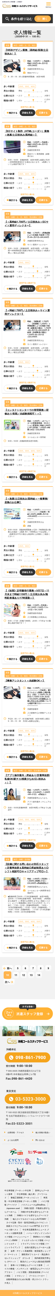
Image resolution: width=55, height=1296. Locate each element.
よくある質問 (12, 1140)
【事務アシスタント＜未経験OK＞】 (25, 680)
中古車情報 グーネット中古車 (17, 1190)
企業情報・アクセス (15, 1132)
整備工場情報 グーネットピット (25, 1197)
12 (23, 975)
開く (44, 18)
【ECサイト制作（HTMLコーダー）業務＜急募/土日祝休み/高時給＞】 (27, 132)
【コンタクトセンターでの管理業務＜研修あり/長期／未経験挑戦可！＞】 (27, 411)
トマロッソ (20, 1275)
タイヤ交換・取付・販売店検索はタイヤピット (27, 1222)
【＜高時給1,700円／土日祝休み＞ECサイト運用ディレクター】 (26, 223)
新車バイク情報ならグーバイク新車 (26, 1265)
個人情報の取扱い (42, 1132)
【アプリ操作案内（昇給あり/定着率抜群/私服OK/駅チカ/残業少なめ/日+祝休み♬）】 (27, 778)
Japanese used (13, 1208)
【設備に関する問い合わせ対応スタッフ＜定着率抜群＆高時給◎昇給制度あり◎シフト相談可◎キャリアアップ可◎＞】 (27, 867)
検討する (13, 112)
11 (16, 975)
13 (31, 975)
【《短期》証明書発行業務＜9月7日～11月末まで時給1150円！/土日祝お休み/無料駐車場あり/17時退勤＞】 (27, 594)
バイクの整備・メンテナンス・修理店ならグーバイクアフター (27, 1269)
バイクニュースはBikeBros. (33, 1204)
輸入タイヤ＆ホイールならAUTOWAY (29, 1218)
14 (38, 975)
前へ (9, 968)
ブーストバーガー (37, 1275)
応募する (43, 112)
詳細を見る (27, 112)
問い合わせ (40, 1140)
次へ (7, 982)
